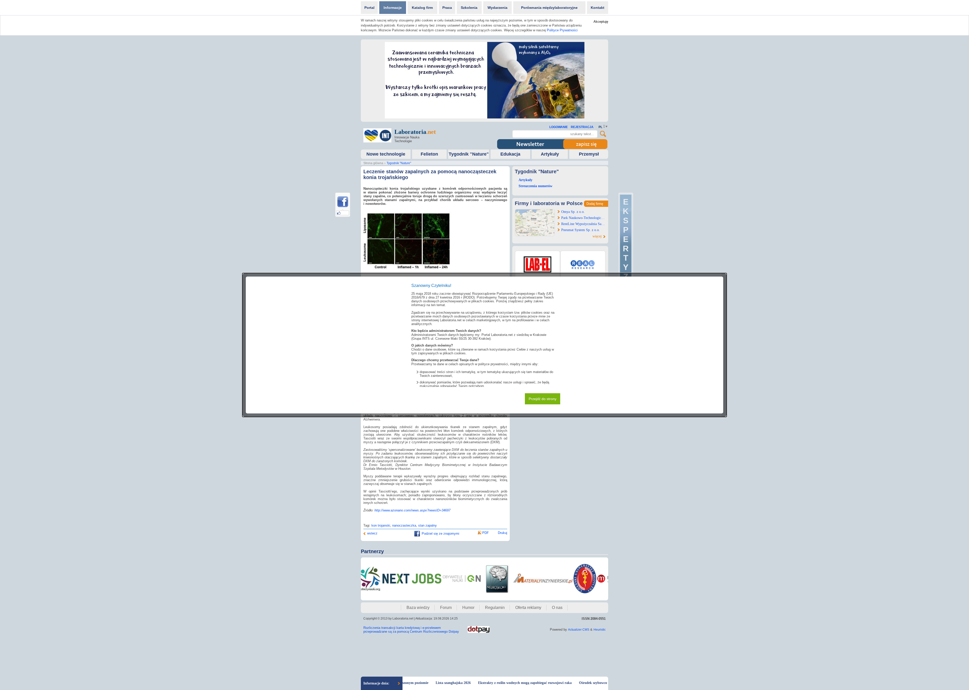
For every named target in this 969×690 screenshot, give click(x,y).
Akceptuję (601, 21)
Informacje (393, 8)
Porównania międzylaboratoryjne (549, 8)
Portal (369, 8)
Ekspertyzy (626, 243)
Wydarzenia (497, 8)
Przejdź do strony (542, 399)
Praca (447, 8)
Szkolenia (469, 8)
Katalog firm (422, 8)
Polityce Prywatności (562, 30)
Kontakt (597, 8)
